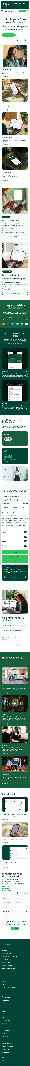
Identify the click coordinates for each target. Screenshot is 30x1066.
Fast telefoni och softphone (9, 956)
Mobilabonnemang (7, 953)
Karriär (4, 981)
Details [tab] (15, 507)
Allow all (15, 552)
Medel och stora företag (8, 968)
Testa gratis (5, 1036)
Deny (15, 561)
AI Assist (4, 1033)
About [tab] (24, 507)
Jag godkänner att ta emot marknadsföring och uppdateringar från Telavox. (15, 925)
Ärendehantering (6, 997)
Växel (3, 994)
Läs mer (5, 6)
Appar (4, 1014)
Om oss (4, 978)
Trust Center (5, 1052)
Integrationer (5, 1000)
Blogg (3, 1011)
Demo (3, 1003)
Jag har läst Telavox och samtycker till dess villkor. (15, 922)
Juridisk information (7, 1046)
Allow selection (15, 556)
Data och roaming (7, 965)
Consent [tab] (5, 507)
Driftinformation (6, 1020)
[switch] (26, 537)
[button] (6, 217)
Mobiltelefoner (6, 962)
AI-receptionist (6, 1030)
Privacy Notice (16, 921)
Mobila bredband (7, 959)
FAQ (3, 1017)
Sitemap (4, 1023)
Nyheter (4, 984)
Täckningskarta (6, 1043)
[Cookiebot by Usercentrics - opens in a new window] (22, 503)
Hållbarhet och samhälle (9, 987)
